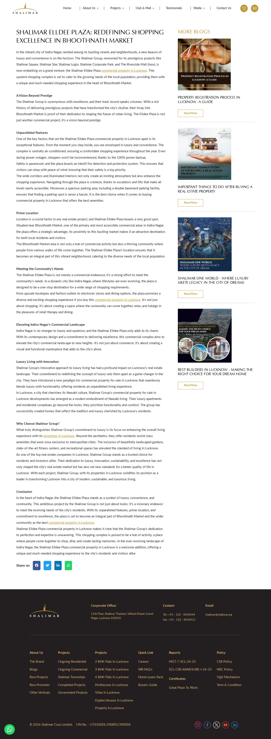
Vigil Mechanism (228, 677)
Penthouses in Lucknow (111, 685)
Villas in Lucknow (107, 692)
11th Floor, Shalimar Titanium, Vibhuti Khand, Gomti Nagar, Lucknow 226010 (122, 616)
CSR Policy (224, 661)
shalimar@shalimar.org (218, 614)
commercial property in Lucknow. (71, 522)
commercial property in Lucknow (124, 70)
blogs (34, 669)
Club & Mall (143, 8)
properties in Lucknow (59, 436)
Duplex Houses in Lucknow (114, 700)
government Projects (73, 692)
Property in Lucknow (109, 708)
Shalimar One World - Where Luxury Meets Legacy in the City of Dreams (213, 281)
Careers (143, 661)
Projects (115, 8)
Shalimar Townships (71, 677)
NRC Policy (225, 669)
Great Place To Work (183, 687)
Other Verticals (40, 692)
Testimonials (174, 8)
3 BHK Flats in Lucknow (112, 669)
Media (198, 8)
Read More (190, 113)
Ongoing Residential (72, 661)
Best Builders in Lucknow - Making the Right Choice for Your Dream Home (215, 372)
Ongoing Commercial (72, 669)
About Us (89, 8)
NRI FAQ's (145, 669)
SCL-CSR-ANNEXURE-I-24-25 (190, 669)
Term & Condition (229, 685)
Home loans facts (150, 677)
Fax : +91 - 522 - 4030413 (179, 620)
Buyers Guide (147, 685)
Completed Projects (72, 685)
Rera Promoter (40, 685)
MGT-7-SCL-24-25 (182, 661)
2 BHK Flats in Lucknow (112, 661)
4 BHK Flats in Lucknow (112, 677)
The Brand (37, 661)
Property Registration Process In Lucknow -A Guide (209, 100)
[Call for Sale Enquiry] (244, 8)
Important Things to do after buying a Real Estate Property (215, 189)
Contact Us (224, 8)
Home (67, 8)
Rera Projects (39, 677)
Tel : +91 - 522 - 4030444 (179, 614)
